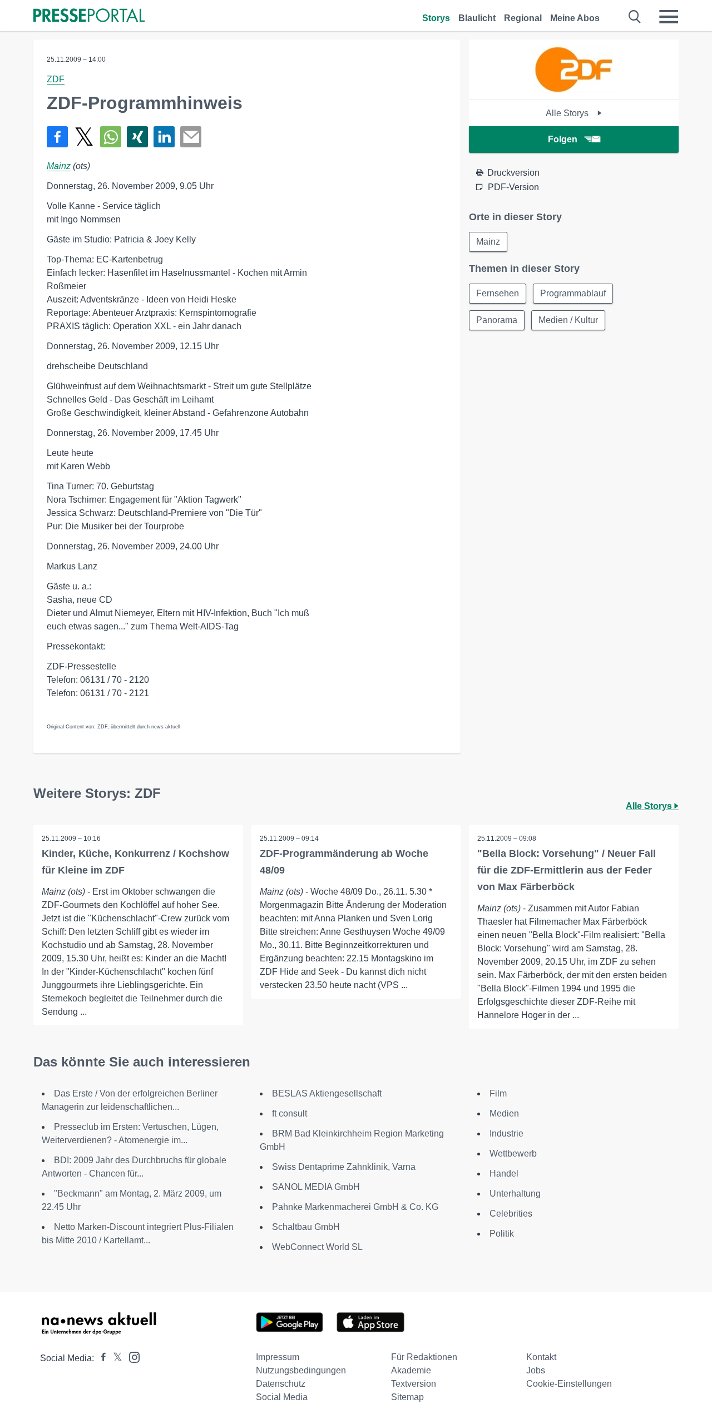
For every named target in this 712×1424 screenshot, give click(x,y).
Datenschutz (280, 1383)
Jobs (535, 1370)
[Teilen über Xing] (137, 136)
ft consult (289, 1113)
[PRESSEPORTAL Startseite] (89, 16)
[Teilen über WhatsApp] (110, 136)
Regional (523, 18)
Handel (504, 1173)
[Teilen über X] (84, 136)
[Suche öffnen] (635, 16)
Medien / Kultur (568, 320)
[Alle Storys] (573, 90)
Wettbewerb (513, 1153)
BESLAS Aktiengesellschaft (327, 1093)
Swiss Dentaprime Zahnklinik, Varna (344, 1167)
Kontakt (541, 1357)
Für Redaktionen (424, 1357)
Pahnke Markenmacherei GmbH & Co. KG (355, 1207)
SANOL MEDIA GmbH (316, 1187)
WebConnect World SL (317, 1247)
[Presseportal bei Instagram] (131, 1356)
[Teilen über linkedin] (164, 136)
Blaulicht (477, 18)
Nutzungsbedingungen (301, 1370)
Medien (504, 1113)
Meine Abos (575, 18)
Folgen (562, 139)
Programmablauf (573, 293)
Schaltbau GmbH (306, 1227)
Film (498, 1093)
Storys (436, 18)
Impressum (277, 1357)
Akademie (411, 1370)
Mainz (59, 166)
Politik (502, 1233)
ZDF (56, 79)
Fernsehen (497, 293)
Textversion (413, 1383)
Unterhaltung (515, 1193)
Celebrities (511, 1213)
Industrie (506, 1133)
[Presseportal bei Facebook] (100, 1358)
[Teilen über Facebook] (57, 136)
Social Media (282, 1397)
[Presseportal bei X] (114, 1358)
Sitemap (407, 1397)
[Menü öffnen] (669, 16)
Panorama (496, 320)
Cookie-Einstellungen (569, 1383)
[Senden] (190, 136)
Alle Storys (568, 113)
